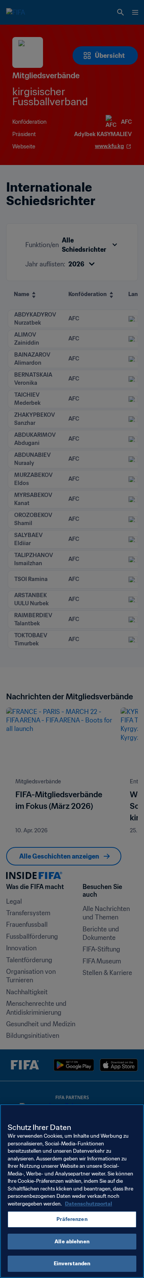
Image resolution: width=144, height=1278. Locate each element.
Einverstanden (72, 1263)
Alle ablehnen (72, 1241)
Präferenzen (71, 1219)
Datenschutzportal (88, 1204)
